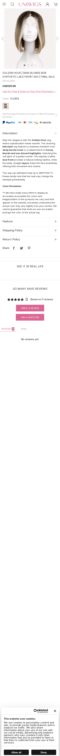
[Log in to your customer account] (47, 4)
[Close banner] (55, 711)
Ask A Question (30, 317)
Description (9, 133)
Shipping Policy (12, 230)
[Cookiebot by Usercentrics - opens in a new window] (35, 711)
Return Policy (11, 239)
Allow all (16, 752)
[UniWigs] (30, 4)
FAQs (23, 328)
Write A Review (30, 308)
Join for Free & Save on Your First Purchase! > (28, 91)
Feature (7, 221)
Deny (44, 752)
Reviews (8, 328)
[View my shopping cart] (56, 4)
